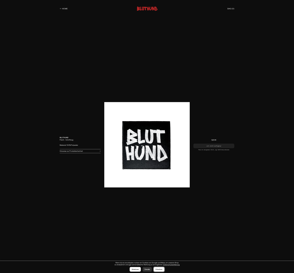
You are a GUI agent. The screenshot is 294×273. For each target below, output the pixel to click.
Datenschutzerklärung (171, 265)
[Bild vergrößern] (147, 144)
